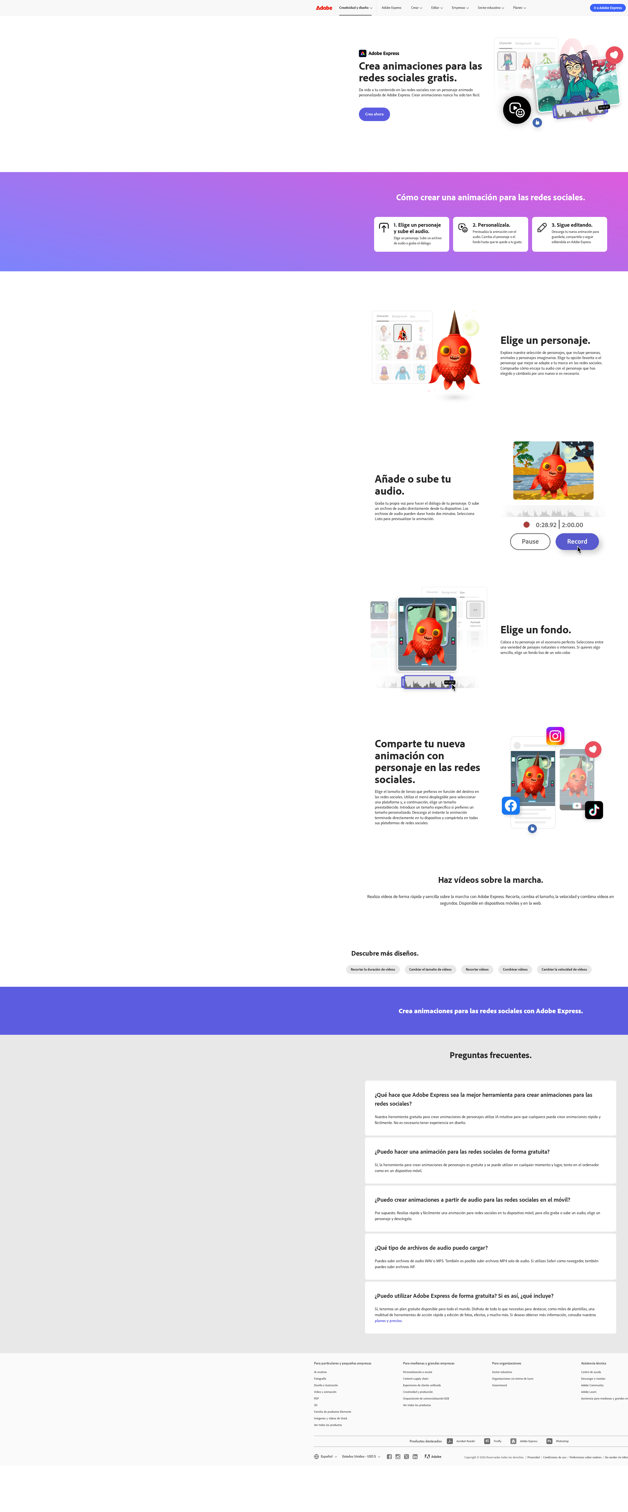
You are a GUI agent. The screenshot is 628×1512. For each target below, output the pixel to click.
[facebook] (389, 1456)
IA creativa (320, 1372)
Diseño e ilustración (326, 1385)
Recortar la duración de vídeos (373, 969)
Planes (517, 8)
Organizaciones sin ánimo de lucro (512, 1378)
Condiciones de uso (554, 1457)
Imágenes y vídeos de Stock (330, 1418)
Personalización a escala (417, 1372)
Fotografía (320, 1378)
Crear (415, 8)
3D (315, 1405)
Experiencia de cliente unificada (422, 1385)
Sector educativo (489, 8)
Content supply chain (415, 1378)
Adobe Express (391, 8)
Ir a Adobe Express (608, 8)
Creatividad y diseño (354, 8)
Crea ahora (374, 114)
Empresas (458, 8)
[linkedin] (415, 1456)
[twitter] (406, 1456)
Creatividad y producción (418, 1392)
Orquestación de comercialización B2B (426, 1398)
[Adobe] (324, 7)
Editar (435, 8)
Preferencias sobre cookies (586, 1457)
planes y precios (388, 1320)
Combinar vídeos (515, 969)
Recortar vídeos (477, 969)
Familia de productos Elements (332, 1411)
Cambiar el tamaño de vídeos (430, 969)
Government (499, 1385)
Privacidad (533, 1457)
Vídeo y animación (325, 1392)
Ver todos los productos (328, 1425)
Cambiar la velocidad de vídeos (564, 969)
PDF (316, 1398)
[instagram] (397, 1456)
